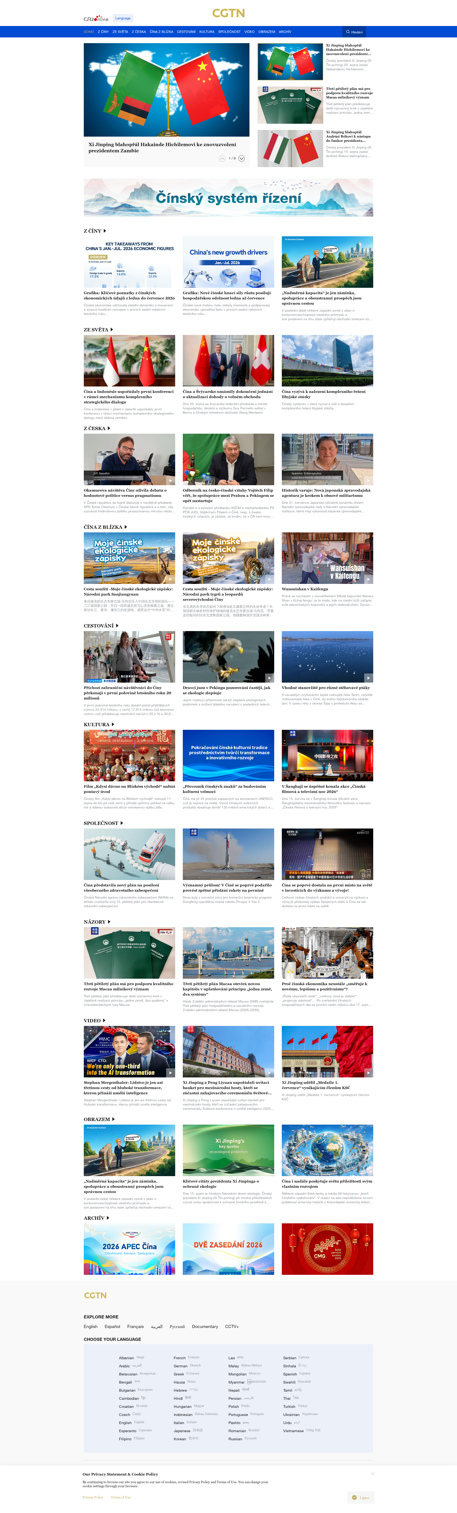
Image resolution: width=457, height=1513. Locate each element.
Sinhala (295, 1366)
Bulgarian (136, 1390)
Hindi (182, 1398)
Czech (130, 1414)
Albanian (131, 1357)
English (91, 1326)
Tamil (292, 1390)
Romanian (243, 1430)
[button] (241, 158)
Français (135, 1326)
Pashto (238, 1422)
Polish (239, 1406)
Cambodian (132, 1398)
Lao (235, 1357)
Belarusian (137, 1374)
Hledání (357, 32)
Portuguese (246, 1414)
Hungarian (189, 1406)
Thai (291, 1398)
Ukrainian (300, 1414)
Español (112, 1326)
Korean (186, 1438)
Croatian (133, 1406)
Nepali (238, 1390)
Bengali (129, 1382)
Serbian (296, 1357)
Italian (185, 1422)
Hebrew (186, 1390)
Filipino (131, 1438)
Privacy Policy (93, 1497)
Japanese (188, 1430)
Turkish (295, 1406)
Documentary (205, 1326)
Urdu (291, 1422)
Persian (241, 1398)
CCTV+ (232, 1326)
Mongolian (244, 1374)
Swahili (297, 1382)
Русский (177, 1326)
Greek (186, 1374)
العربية (157, 1326)
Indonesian (196, 1414)
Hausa (184, 1382)
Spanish (296, 1374)
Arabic (130, 1366)
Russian (242, 1438)
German (187, 1366)
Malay (245, 1366)
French (186, 1357)
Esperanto (135, 1430)
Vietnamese (301, 1430)
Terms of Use (121, 1497)
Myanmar (247, 1382)
